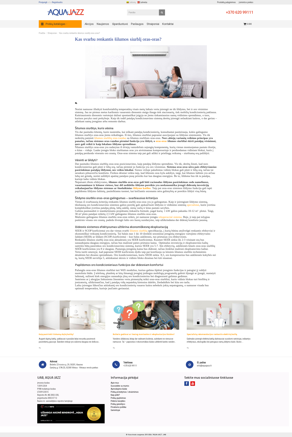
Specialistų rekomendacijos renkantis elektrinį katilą (212, 334)
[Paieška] (162, 12)
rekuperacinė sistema (170, 216)
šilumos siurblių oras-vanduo (110, 138)
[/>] (72, 314)
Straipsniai (52, 33)
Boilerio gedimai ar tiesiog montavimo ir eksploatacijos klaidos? (143, 334)
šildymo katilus (142, 188)
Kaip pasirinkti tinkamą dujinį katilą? (56, 334)
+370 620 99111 (239, 12)
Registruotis (57, 2)
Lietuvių (132, 2)
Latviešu (143, 2)
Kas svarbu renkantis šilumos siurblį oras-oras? (79, 33)
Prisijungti (43, 2)
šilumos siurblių (138, 230)
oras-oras (161, 141)
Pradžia (42, 33)
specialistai (193, 204)
